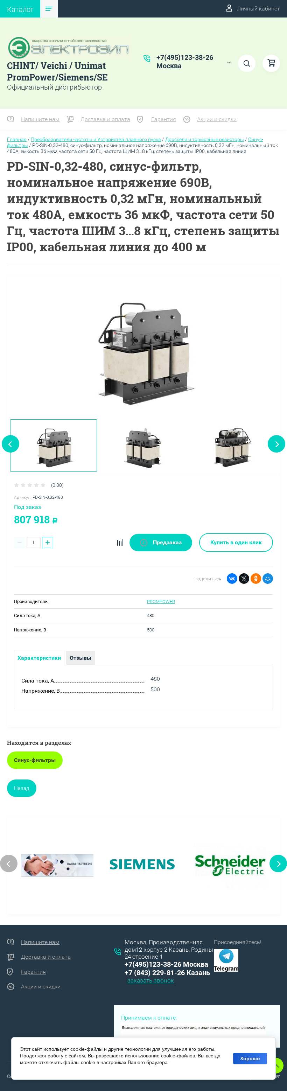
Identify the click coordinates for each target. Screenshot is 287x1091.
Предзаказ (167, 542)
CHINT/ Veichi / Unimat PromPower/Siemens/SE (57, 71)
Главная (17, 139)
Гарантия (163, 119)
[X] (244, 578)
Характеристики (39, 658)
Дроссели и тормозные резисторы (204, 139)
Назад (21, 788)
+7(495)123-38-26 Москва (166, 964)
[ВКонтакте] (232, 578)
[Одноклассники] (256, 578)
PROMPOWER (161, 601)
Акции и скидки (217, 119)
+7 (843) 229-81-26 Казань (167, 972)
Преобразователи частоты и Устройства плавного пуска (96, 139)
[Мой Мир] (267, 578)
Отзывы (80, 658)
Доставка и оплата (105, 119)
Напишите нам (40, 119)
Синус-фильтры (35, 760)
